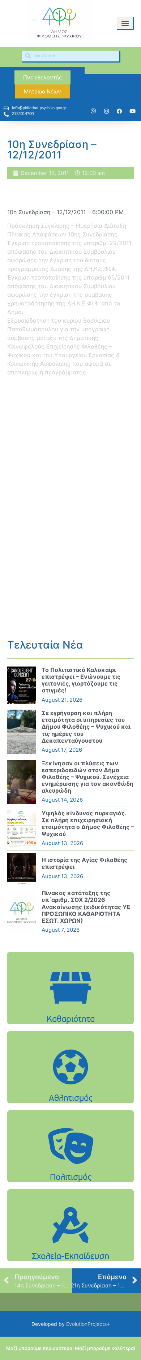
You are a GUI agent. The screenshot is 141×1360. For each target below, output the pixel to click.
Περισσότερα (70, 1006)
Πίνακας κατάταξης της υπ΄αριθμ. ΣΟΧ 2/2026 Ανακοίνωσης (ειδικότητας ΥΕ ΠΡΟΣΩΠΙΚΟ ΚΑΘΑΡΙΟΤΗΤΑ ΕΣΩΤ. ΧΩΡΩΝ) (86, 906)
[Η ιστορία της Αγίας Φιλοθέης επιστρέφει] (21, 868)
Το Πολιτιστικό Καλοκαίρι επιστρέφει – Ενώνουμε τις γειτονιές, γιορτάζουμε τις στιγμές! (81, 680)
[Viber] (93, 111)
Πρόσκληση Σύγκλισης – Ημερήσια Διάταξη (66, 225)
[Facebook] (119, 111)
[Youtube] (132, 111)
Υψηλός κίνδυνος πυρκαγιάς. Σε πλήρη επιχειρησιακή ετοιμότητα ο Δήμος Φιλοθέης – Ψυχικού (88, 824)
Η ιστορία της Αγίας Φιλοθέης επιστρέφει (84, 863)
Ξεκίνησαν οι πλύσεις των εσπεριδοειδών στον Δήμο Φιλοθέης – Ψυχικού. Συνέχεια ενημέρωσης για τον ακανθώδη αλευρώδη (87, 777)
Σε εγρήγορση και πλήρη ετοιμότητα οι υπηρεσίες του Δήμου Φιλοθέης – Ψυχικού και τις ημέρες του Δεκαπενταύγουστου (86, 726)
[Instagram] (106, 111)
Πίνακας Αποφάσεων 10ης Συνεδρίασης (62, 234)
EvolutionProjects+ (88, 1324)
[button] (125, 23)
